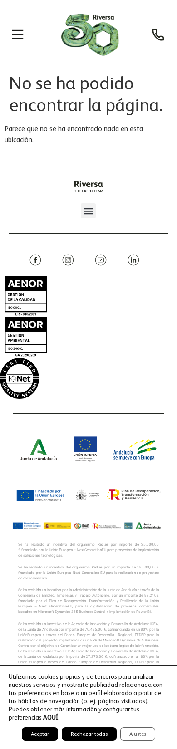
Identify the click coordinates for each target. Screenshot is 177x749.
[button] (88, 210)
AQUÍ (50, 717)
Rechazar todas (89, 734)
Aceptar (40, 734)
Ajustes (137, 734)
